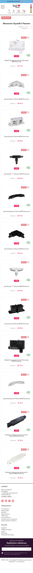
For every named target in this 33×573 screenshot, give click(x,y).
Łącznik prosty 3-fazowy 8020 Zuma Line (16, 136)
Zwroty (3, 531)
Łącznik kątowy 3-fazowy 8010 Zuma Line (16, 249)
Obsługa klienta (6, 505)
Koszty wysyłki (5, 510)
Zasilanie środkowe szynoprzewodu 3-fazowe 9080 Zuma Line (16, 473)
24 (28, 28)
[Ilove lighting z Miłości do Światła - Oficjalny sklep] (16, 6)
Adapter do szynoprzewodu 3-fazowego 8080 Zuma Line (16, 61)
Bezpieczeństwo (5, 514)
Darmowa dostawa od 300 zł (8, 520)
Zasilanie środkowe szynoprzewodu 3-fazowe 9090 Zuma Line (16, 435)
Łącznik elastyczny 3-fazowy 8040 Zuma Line (16, 398)
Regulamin (4, 528)
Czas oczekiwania (5, 517)
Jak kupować (4, 515)
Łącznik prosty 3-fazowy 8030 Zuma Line (16, 323)
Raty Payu (3, 512)
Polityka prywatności (6, 529)
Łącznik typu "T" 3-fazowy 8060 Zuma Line (16, 286)
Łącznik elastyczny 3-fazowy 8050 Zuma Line (16, 211)
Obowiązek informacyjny (7, 534)
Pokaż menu (6, 17)
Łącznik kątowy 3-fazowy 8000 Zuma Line (16, 99)
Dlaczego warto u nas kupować (9, 519)
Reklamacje (4, 533)
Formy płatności (5, 509)
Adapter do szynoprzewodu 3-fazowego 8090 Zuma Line (16, 360)
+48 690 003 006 (6, 494)
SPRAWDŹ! (23, 1)
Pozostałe (4, 525)
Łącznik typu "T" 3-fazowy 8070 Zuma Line (16, 174)
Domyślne (26, 26)
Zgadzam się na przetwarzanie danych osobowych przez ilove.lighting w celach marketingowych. (15, 553)
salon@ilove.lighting (6, 496)
